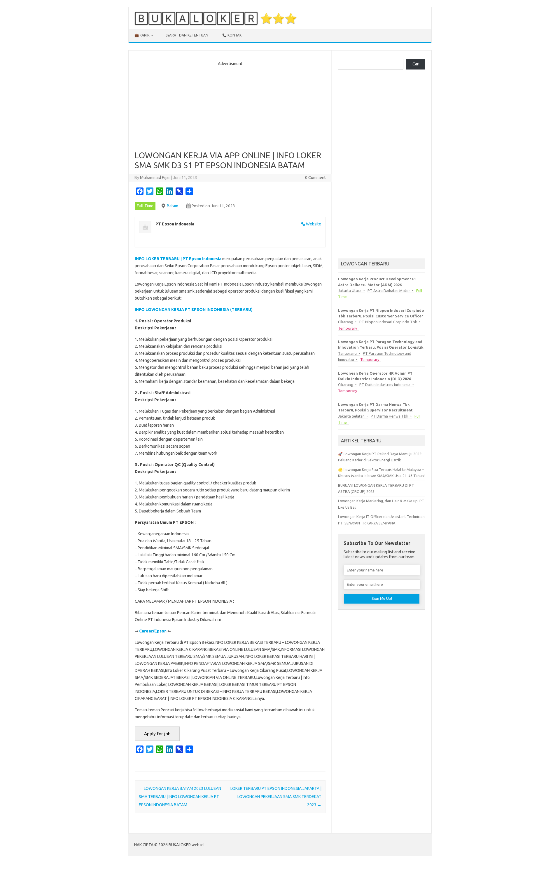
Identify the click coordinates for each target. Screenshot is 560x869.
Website (313, 224)
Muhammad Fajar (155, 177)
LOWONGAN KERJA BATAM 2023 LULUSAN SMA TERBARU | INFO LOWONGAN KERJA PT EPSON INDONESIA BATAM (180, 796)
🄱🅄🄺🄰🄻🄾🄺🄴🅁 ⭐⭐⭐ (215, 18)
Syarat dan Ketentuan (187, 35)
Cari (415, 64)
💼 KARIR (142, 35)
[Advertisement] (230, 106)
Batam (172, 206)
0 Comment (315, 177)
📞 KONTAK (232, 35)
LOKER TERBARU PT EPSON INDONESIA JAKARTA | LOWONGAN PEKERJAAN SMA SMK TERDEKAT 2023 (275, 796)
